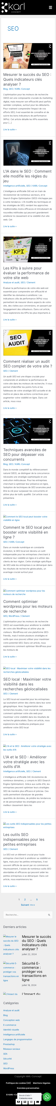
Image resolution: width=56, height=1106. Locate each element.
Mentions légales (41, 1083)
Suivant (26, 904)
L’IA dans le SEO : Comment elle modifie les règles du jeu (27, 176)
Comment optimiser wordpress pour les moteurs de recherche (27, 606)
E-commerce (9, 1025)
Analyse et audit (11, 282)
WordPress (14, 616)
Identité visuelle (11, 1029)
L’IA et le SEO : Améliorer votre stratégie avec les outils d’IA (25, 762)
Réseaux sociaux (11, 1049)
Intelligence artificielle (14, 185)
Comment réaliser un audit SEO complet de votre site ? (27, 364)
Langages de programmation (17, 1039)
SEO (11, 89)
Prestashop (9, 1044)
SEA (5, 1054)
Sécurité (7, 1058)
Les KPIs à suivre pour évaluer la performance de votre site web (26, 273)
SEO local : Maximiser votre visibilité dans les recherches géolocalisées (27, 684)
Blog (5, 89)
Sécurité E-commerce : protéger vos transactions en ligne (34, 971)
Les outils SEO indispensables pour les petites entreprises (23, 839)
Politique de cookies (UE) (18, 1083)
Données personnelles (28, 1088)
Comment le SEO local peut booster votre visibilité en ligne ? (27, 532)
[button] (50, 7)
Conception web (11, 1020)
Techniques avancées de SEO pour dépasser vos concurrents (24, 455)
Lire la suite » (9, 129)
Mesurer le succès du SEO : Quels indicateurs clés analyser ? (27, 79)
